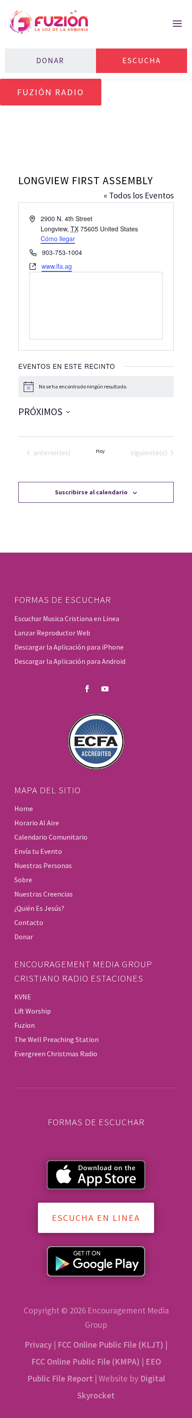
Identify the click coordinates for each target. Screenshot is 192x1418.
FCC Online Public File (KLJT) (110, 1344)
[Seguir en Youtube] (105, 689)
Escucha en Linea (96, 1217)
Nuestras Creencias (43, 893)
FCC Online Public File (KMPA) (85, 1361)
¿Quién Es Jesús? (39, 908)
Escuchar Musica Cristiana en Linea (66, 618)
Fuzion (24, 1025)
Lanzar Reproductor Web (52, 632)
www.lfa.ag (57, 266)
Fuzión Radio (50, 91)
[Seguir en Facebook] (87, 689)
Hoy (100, 451)
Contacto (28, 922)
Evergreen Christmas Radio (55, 1053)
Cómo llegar (58, 238)
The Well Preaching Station (56, 1039)
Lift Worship (32, 1010)
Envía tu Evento (38, 851)
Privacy (38, 1344)
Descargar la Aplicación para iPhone (69, 646)
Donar (50, 60)
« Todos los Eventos (139, 195)
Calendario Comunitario (51, 836)
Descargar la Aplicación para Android (69, 661)
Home (23, 808)
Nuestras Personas (43, 865)
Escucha (141, 60)
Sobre (23, 879)
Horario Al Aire (36, 822)
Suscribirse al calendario (91, 492)
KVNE (22, 996)
